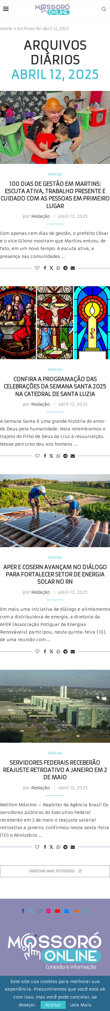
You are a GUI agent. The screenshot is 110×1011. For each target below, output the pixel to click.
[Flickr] (48, 911)
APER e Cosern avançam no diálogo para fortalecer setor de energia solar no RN (55, 574)
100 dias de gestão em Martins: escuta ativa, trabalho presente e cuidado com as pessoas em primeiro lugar (55, 195)
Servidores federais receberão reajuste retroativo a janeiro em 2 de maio (55, 770)
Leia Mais (80, 1005)
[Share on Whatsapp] (58, 268)
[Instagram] (40, 911)
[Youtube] (57, 911)
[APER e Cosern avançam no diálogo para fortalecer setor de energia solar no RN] (55, 510)
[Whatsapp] (86, 911)
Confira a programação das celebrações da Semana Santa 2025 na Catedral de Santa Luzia (55, 387)
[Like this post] (37, 268)
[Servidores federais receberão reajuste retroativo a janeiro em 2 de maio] (55, 706)
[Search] (104, 9)
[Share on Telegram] (65, 268)
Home (6, 28)
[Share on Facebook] (45, 268)
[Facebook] (23, 911)
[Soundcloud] (76, 911)
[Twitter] (31, 911)
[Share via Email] (73, 268)
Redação (40, 216)
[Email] (66, 911)
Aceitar (53, 1005)
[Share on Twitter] (51, 268)
